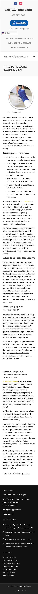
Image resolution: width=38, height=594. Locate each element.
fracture (26, 201)
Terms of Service (22, 590)
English (7, 33)
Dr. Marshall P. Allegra (10, 381)
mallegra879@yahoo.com (12, 510)
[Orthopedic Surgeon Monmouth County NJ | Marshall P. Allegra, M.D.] (16, 57)
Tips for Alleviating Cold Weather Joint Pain (18, 539)
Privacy (14, 590)
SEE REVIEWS (18, 15)
